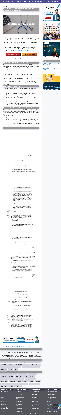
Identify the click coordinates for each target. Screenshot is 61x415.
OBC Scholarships (50, 395)
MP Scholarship (3, 411)
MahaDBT (2, 401)
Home (12, 1)
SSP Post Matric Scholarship (36, 395)
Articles (47, 1)
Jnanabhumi (2, 397)
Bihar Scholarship (18, 407)
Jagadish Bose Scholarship (20, 411)
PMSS (17, 400)
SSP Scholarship (18, 391)
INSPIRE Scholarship (19, 398)
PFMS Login (49, 401)
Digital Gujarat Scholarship (20, 395)
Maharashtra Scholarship (35, 408)
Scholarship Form (49, 404)
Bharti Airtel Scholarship (35, 391)
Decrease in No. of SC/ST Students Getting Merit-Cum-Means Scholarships (17, 346)
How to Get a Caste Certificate (51, 407)
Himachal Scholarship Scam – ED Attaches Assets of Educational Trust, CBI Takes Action (19, 345)
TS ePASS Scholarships (35, 404)
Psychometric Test (28, 1)
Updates (4, 5)
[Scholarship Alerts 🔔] (5, 1)
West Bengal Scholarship (19, 394)
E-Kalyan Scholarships (4, 407)
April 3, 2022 (23, 58)
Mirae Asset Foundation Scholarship (52, 391)
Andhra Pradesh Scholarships (51, 397)
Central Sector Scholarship (20, 397)
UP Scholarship (3, 398)
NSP (48, 405)
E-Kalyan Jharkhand (3, 405)
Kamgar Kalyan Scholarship (36, 398)
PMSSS (48, 408)
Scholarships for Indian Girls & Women (52, 411)
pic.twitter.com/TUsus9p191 (23, 50)
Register (54, 1)
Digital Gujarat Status (35, 401)
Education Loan (38, 1)
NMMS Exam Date (50, 400)
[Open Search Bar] (58, 1)
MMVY (33, 411)
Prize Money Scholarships (4, 408)
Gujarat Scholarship (34, 394)
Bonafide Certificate (3, 404)
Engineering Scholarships (19, 401)
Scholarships (18, 1)
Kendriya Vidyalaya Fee (19, 404)
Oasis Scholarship (34, 397)
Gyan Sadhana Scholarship (51, 394)
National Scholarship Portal (4, 391)
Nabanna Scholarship (19, 408)
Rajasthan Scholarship (50, 398)
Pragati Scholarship (34, 400)
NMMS (2, 395)
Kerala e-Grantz (3, 400)
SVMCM (2, 394)
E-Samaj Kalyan (34, 405)
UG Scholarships (18, 405)
